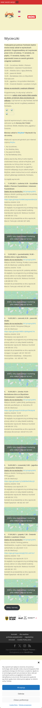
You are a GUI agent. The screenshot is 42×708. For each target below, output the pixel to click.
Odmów (21, 694)
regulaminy (29, 637)
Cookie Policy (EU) (24, 640)
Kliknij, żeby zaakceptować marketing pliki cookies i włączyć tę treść (21, 237)
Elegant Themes (29, 650)
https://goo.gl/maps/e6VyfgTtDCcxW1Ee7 (19, 553)
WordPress (28, 652)
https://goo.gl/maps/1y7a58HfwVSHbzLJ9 (19, 481)
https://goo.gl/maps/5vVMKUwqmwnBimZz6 (20, 199)
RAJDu (12, 142)
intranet (12, 640)
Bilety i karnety (12, 607)
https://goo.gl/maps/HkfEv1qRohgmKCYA (19, 331)
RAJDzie (21, 133)
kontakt (14, 634)
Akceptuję (21, 687)
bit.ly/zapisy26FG (29, 191)
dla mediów (24, 634)
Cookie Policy (14, 705)
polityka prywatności (14, 637)
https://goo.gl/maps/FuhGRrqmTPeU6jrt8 (19, 410)
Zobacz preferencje (21, 700)
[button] (39, 662)
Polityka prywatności (25, 705)
